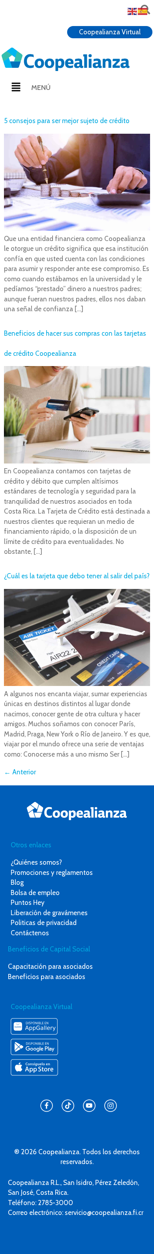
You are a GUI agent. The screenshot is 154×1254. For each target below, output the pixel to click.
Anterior (20, 772)
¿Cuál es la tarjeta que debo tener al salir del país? (77, 576)
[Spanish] (143, 11)
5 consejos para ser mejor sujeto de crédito (67, 121)
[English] (133, 11)
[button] (16, 87)
